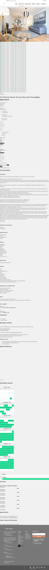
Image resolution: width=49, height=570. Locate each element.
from (1, 137)
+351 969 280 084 (9, 542)
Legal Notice (27, 537)
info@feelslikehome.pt (10, 557)
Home (16, 3)
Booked (4, 474)
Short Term (21, 3)
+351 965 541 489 (9, 546)
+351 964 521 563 (9, 553)
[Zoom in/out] (2, 379)
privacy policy (36, 539)
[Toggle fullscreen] (1, 379)
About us (38, 3)
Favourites (44, 0)
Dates (1, 140)
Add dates (2, 143)
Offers (3, 135)
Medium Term (27, 3)
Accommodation (5, 132)
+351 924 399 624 (9, 535)
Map (3, 134)
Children (1, 149)
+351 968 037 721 (9, 550)
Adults (1, 144)
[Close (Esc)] (0, 379)
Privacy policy (28, 538)
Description (2, 109)
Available (4, 477)
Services (33, 3)
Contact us (43, 3)
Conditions (4, 133)
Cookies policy (28, 536)
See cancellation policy (5, 329)
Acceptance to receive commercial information (38, 543)
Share (1, 105)
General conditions (27, 534)
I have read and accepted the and (39, 539)
